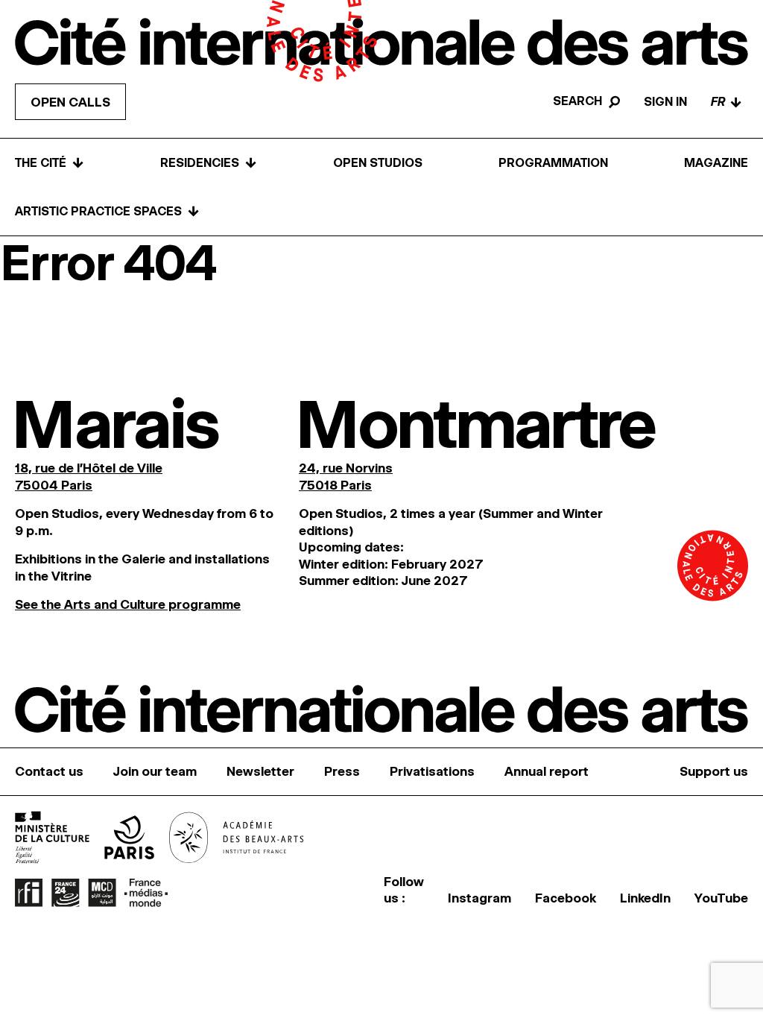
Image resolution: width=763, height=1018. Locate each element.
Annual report (546, 771)
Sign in (665, 102)
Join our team (155, 771)
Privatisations (432, 771)
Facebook (565, 898)
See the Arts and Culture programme (128, 604)
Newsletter (260, 771)
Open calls (70, 102)
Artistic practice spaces (107, 211)
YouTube (721, 898)
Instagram (479, 898)
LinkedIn (645, 898)
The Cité (49, 162)
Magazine (716, 163)
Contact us (49, 771)
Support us (714, 771)
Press (342, 771)
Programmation (553, 163)
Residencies (208, 162)
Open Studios (377, 163)
